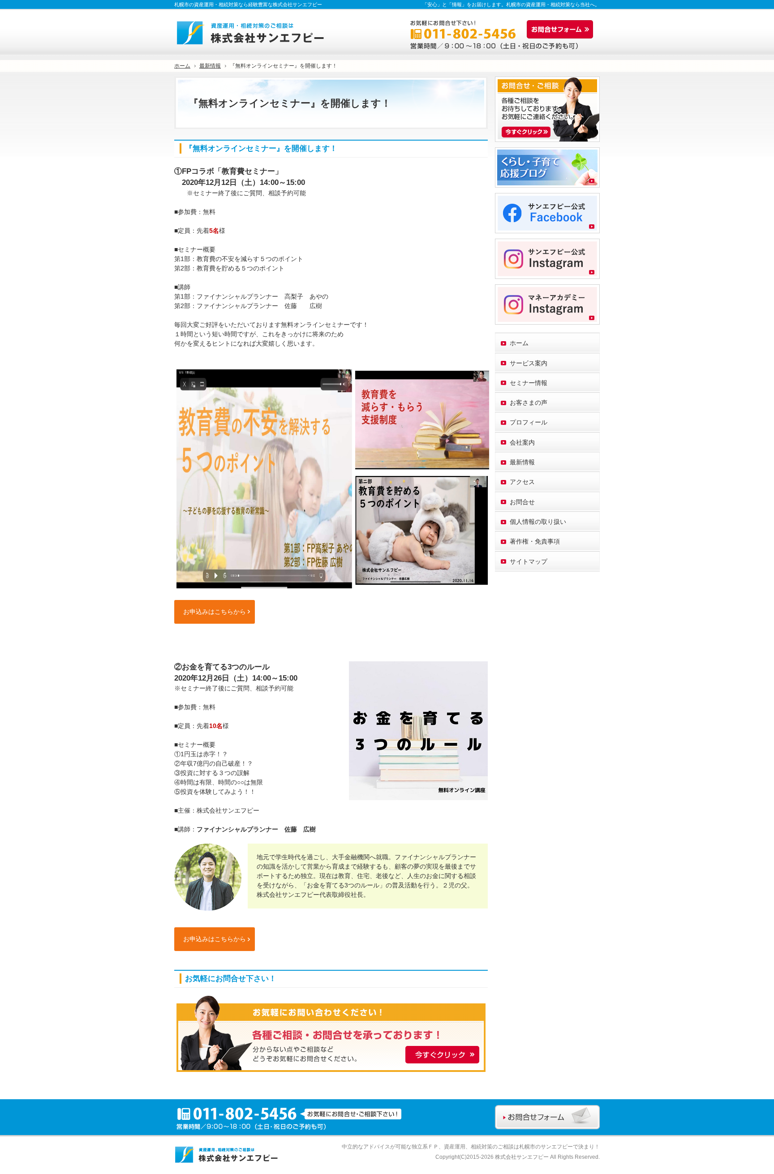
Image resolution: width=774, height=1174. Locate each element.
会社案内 (522, 442)
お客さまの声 (528, 402)
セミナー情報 (528, 382)
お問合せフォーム (562, 29)
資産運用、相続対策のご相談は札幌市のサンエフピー (508, 1147)
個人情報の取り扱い (538, 521)
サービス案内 (528, 363)
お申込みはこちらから (214, 611)
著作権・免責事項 (535, 541)
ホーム (519, 343)
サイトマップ (528, 561)
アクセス (522, 481)
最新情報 (522, 462)
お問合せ (522, 502)
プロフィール (528, 422)
